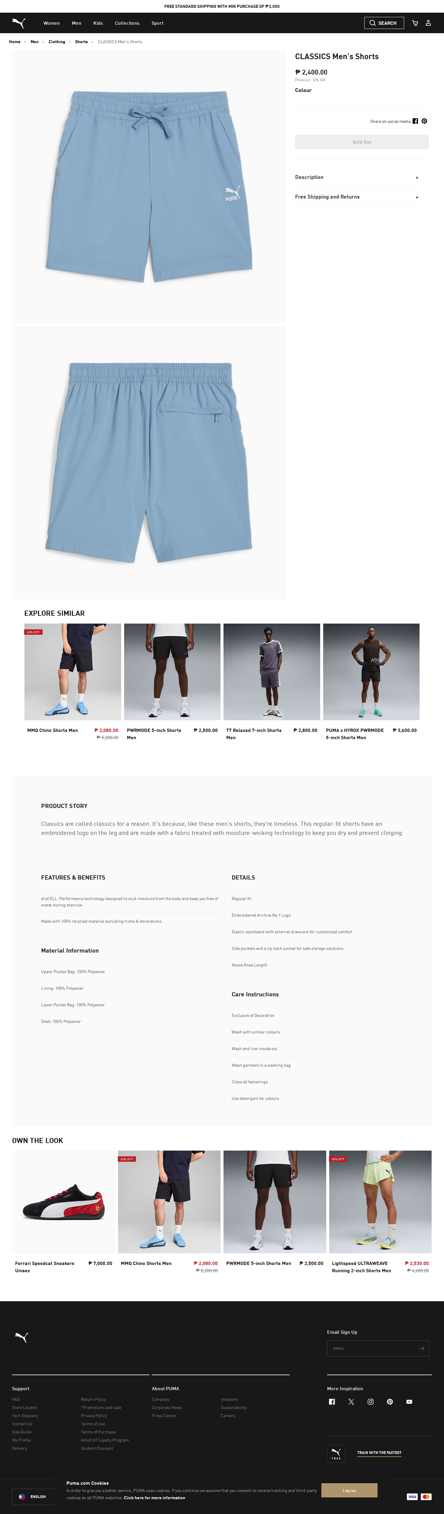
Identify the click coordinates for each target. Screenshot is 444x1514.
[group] (72, 687)
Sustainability (233, 1407)
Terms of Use (93, 1423)
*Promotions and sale (101, 1407)
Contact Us (22, 1423)
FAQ (16, 1399)
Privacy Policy (94, 1415)
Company (160, 1399)
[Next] (410, 687)
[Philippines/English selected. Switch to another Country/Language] (45, 1497)
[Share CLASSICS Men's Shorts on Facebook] (415, 121)
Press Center (164, 1415)
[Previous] (33, 687)
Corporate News (167, 1407)
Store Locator (24, 1407)
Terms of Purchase (98, 1431)
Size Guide (21, 1431)
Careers (228, 1415)
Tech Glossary (25, 1415)
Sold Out (362, 142)
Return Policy (93, 1399)
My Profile (21, 1439)
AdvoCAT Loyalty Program (105, 1439)
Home (15, 41)
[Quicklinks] (428, 23)
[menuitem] (51, 23)
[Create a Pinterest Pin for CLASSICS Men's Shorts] (424, 121)
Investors (229, 1399)
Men (35, 41)
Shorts (81, 41)
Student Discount (97, 1448)
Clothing (57, 41)
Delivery (19, 1448)
